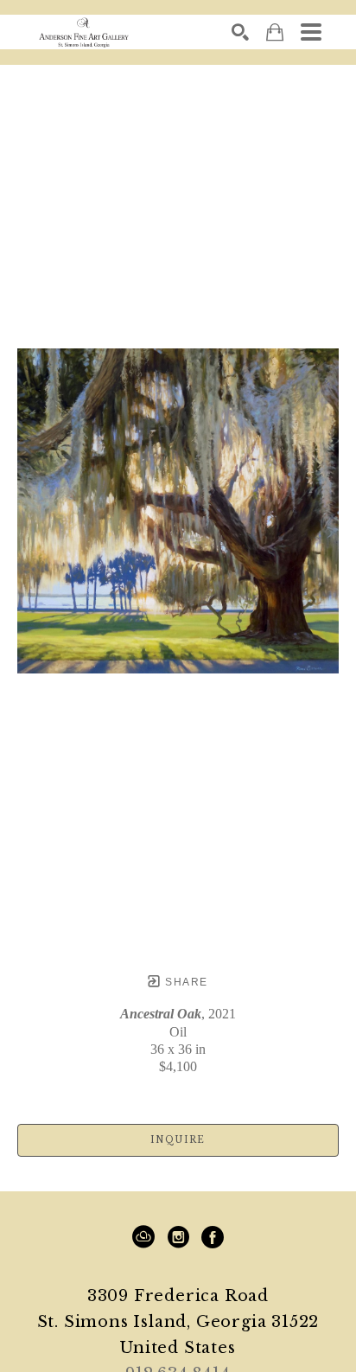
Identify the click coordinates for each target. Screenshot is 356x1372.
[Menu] (311, 32)
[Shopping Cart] (274, 32)
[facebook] (212, 1237)
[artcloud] (143, 1237)
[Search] (240, 32)
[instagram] (178, 1237)
